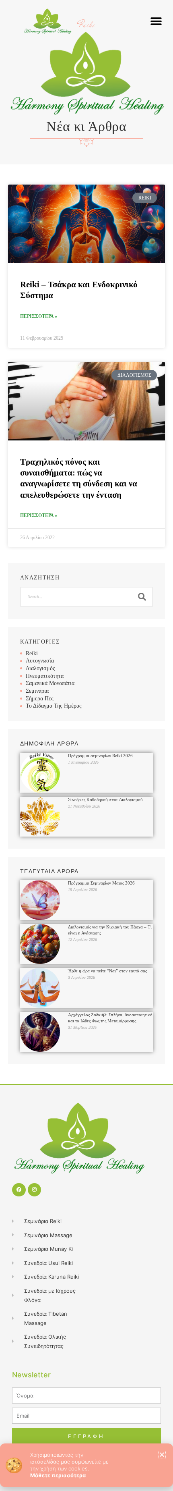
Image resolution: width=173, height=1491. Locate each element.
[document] (86, 745)
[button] (162, 1455)
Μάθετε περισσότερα (58, 1475)
